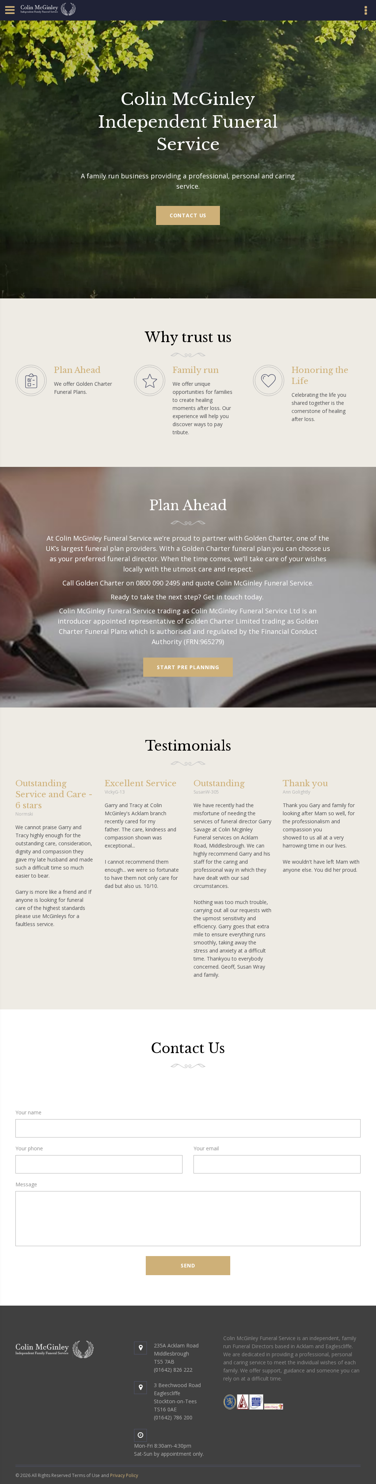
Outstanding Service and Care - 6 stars (54, 794)
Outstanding (219, 783)
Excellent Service (141, 783)
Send (188, 1265)
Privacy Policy (124, 1475)
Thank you (305, 783)
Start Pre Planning (188, 667)
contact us (188, 215)
